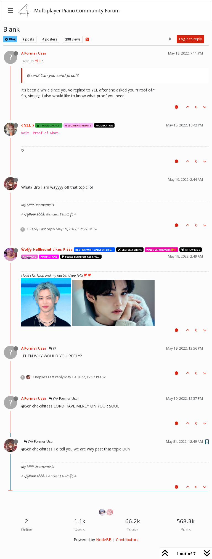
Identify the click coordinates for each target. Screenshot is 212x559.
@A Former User (65, 398)
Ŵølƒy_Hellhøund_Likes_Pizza (47, 249)
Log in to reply (190, 39)
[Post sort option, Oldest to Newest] (169, 39)
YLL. (38, 60)
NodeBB (104, 539)
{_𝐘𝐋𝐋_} (27, 125)
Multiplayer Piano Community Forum (77, 10)
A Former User (33, 53)
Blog (12, 39)
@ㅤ (54, 348)
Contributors (127, 539)
